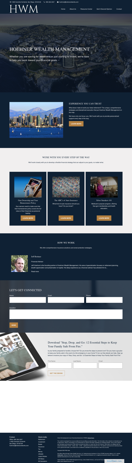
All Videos (41, 459)
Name (11, 295)
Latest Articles (42, 456)
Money (40, 451)
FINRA (59, 455)
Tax (39, 449)
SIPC (62, 455)
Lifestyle (40, 454)
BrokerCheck (91, 438)
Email (50, 295)
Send (13, 325)
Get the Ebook (56, 373)
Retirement (41, 439)
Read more (35, 271)
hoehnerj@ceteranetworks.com (68, 2)
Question (12, 308)
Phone (88, 295)
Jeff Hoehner (36, 256)
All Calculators (42, 461)
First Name (51, 361)
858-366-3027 (50, 2)
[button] (63, 9)
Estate (40, 444)
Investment (41, 442)
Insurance (41, 447)
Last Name (77, 361)
